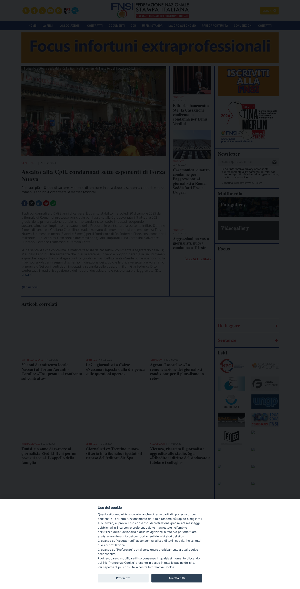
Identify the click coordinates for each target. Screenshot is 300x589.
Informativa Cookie (161, 567)
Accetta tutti (177, 578)
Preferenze (123, 578)
